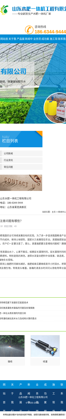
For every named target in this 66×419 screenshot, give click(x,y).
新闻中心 (62, 212)
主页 (54, 212)
